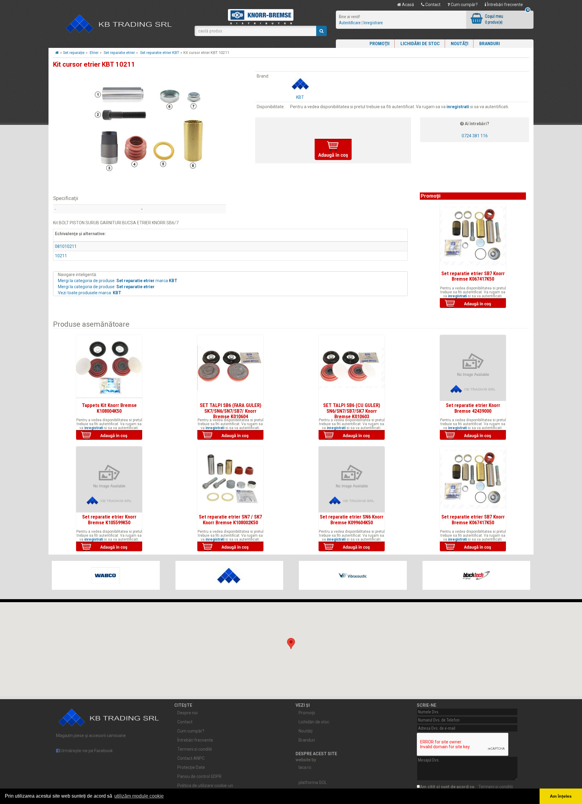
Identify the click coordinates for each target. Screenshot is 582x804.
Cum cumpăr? (464, 4)
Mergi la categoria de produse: (106, 286)
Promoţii (380, 43)
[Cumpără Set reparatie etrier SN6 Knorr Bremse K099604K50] (352, 547)
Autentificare (350, 22)
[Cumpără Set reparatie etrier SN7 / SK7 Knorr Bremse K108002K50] (230, 547)
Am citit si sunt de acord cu (466, 786)
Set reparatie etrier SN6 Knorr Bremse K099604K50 (351, 519)
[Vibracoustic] (353, 575)
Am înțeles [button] (561, 796)
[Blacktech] (476, 575)
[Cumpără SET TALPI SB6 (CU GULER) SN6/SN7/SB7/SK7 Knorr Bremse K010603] (352, 435)
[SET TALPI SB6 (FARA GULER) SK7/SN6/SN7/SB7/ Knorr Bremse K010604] (230, 368)
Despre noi (187, 712)
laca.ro (305, 767)
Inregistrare (373, 22)
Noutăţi (459, 43)
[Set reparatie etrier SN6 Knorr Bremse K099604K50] (352, 479)
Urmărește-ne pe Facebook (86, 750)
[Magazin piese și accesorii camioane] (119, 24)
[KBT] (229, 575)
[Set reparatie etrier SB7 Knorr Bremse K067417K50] (473, 236)
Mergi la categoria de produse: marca (117, 280)
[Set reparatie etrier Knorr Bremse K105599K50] (109, 479)
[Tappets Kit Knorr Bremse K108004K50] (109, 368)
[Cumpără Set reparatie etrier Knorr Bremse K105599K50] (109, 547)
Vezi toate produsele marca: (89, 292)
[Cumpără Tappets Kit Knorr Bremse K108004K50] (109, 435)
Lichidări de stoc (420, 43)
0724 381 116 (475, 135)
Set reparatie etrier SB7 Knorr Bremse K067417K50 (473, 276)
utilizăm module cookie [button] (139, 796)
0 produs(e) (494, 22)
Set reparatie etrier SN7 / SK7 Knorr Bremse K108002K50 (230, 519)
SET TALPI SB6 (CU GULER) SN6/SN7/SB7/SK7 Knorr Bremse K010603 (351, 410)
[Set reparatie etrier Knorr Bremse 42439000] (473, 368)
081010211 (66, 246)
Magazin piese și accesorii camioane (91, 735)
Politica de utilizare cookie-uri (205, 785)
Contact (432, 4)
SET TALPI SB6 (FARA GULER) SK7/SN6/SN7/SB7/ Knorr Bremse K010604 (230, 410)
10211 (61, 255)
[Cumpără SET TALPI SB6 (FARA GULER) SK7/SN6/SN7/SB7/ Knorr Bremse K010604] (230, 435)
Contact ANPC (191, 758)
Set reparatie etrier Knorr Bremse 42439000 (473, 408)
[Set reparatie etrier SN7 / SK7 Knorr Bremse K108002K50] (230, 479)
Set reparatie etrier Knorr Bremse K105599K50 (109, 519)
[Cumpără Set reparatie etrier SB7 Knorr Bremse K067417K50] (473, 303)
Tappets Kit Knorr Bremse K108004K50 (109, 408)
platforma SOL (313, 782)
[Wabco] (106, 575)
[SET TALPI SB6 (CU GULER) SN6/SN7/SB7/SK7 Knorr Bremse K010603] (352, 368)
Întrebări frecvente (504, 4)
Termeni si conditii (194, 749)
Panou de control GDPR (199, 776)
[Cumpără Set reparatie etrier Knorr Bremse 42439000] (473, 435)
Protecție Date (191, 767)
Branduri (489, 43)
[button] (291, 643)
